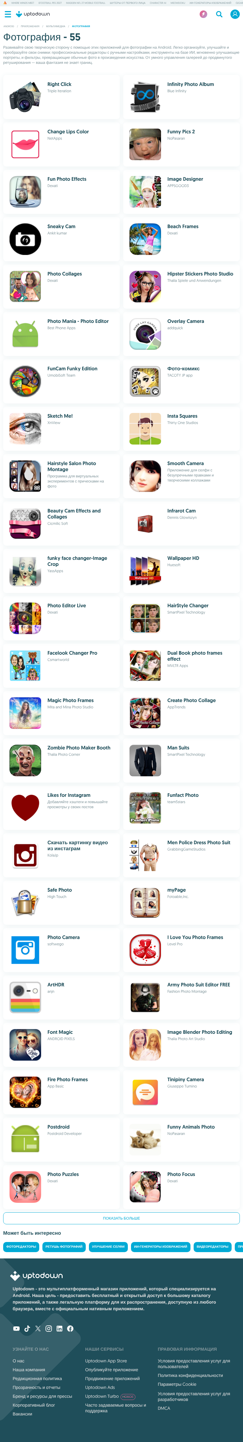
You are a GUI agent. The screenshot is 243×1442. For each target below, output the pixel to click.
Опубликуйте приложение (111, 1369)
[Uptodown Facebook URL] (70, 1329)
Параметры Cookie (177, 1384)
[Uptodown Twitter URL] (38, 1329)
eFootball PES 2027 (50, 3)
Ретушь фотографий (64, 1247)
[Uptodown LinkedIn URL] (59, 1329)
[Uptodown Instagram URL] (49, 1329)
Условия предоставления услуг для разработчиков (194, 1396)
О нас (18, 1361)
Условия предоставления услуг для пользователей (194, 1363)
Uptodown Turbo (109, 1396)
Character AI (158, 3)
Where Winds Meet (22, 3)
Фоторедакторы (21, 1247)
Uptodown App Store (106, 1361)
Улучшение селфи (108, 1247)
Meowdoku (178, 3)
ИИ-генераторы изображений (210, 3)
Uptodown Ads (100, 1387)
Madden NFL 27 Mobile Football (85, 3)
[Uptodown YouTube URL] (16, 1329)
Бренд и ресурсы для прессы (42, 1396)
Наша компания (29, 1369)
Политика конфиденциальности (190, 1375)
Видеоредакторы (212, 1247)
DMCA (164, 1408)
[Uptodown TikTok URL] (27, 1329)
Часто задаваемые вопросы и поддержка (115, 1408)
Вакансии (22, 1414)
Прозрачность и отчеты (36, 1387)
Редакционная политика (37, 1378)
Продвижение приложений (112, 1378)
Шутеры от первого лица (127, 3)
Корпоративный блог (34, 1405)
